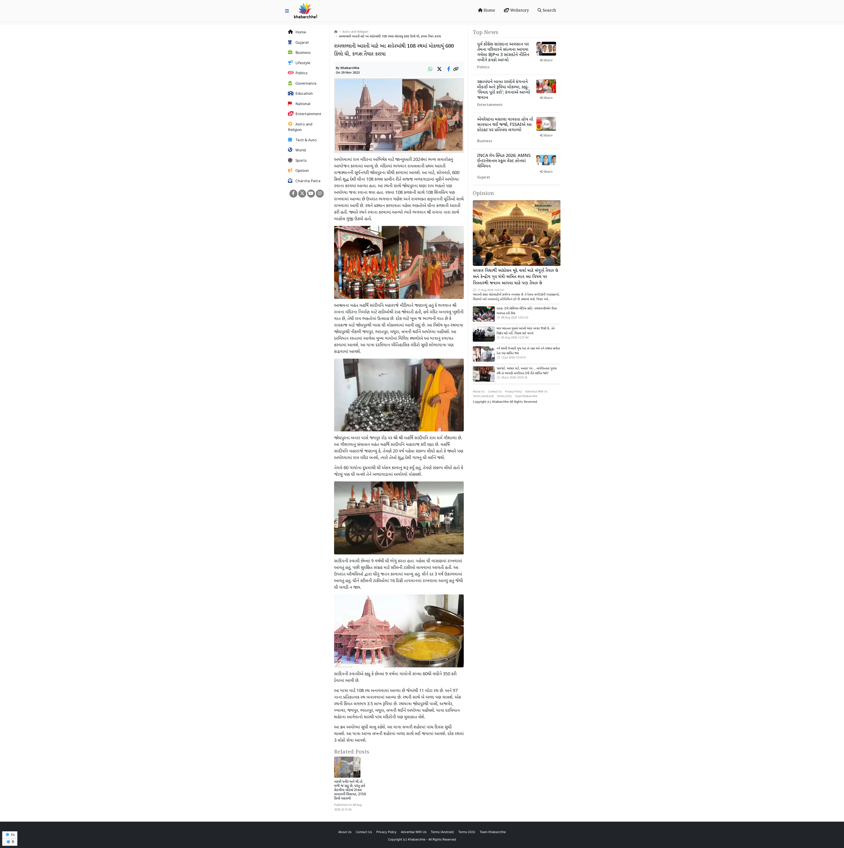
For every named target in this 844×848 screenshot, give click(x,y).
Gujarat (302, 42)
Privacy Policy (513, 392)
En (12, 835)
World (300, 150)
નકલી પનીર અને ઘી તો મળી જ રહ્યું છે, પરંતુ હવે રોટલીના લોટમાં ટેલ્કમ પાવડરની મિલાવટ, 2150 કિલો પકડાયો (350, 790)
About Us (479, 392)
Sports (301, 160)
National (302, 104)
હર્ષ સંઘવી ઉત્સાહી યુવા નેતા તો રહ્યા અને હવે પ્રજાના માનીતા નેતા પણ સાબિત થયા (528, 351)
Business (303, 53)
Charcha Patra (307, 181)
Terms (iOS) (504, 396)
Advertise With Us (536, 392)
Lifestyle (302, 63)
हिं (12, 842)
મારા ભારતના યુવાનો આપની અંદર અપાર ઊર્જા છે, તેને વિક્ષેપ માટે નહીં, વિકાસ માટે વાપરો (526, 331)
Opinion (302, 171)
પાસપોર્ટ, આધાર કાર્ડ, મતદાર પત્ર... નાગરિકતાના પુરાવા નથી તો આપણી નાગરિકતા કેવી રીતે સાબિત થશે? (527, 371)
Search (549, 10)
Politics (301, 73)
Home (488, 10)
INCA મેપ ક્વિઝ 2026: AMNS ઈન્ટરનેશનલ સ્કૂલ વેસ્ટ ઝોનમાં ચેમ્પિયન (504, 161)
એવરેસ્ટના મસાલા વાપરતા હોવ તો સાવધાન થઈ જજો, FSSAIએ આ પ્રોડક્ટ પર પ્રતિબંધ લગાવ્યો (505, 125)
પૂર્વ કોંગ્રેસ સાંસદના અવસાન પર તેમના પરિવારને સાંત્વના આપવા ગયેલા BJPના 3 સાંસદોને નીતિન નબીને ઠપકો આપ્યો (503, 52)
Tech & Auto (305, 140)
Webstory (519, 10)
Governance (305, 83)
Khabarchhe (349, 68)
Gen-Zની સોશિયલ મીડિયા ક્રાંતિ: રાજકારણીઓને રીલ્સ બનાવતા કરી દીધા (527, 311)
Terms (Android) (483, 396)
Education (304, 93)
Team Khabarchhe (526, 396)
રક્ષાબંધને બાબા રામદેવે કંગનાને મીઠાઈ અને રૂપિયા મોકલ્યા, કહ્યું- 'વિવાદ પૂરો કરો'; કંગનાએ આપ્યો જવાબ (503, 90)
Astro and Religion (300, 127)
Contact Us (495, 392)
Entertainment (308, 114)
